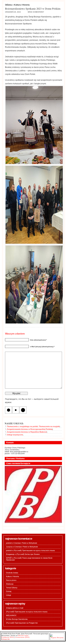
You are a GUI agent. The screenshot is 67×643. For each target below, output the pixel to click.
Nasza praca (11, 580)
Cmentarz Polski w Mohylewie (25, 543)
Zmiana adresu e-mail (14, 608)
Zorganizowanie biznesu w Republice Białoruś (27, 432)
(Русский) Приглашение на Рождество (22, 623)
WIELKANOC (11, 615)
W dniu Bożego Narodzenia (16, 619)
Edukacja (9, 584)
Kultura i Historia (22, 5)
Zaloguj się (5, 639)
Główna (8, 5)
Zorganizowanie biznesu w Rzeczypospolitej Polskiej (29, 429)
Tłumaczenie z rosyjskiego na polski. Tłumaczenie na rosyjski (33, 426)
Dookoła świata (12, 573)
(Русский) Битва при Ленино (28, 554)
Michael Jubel (23, 635)
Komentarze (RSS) (22, 637)
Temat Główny (11, 588)
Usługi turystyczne (15, 435)
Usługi (8, 595)
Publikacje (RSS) (7, 637)
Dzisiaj (8, 591)
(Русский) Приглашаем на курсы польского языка (34, 550)
